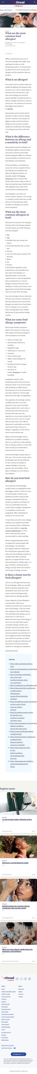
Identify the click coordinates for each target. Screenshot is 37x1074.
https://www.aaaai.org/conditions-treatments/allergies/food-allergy (21, 764)
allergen (10, 109)
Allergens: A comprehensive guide (15, 863)
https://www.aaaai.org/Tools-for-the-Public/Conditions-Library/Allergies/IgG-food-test (20, 753)
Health (4, 817)
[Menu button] (2, 2)
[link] (17, 978)
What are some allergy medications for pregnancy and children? (17, 950)
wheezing (16, 372)
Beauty (20, 986)
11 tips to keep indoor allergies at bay (17, 819)
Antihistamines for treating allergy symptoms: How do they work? (16, 907)
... (13, 10)
